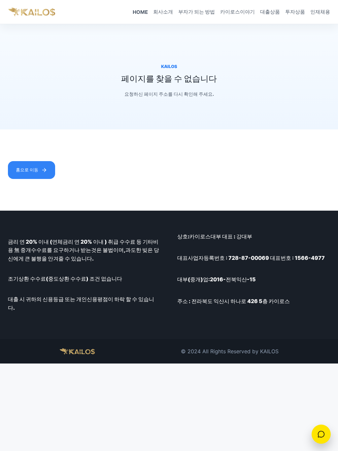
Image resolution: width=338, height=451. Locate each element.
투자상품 (295, 12)
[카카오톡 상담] (321, 434)
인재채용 (320, 12)
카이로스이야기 (237, 12)
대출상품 (270, 12)
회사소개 (163, 12)
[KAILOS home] (31, 11)
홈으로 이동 (27, 169)
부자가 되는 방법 (196, 12)
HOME (140, 12)
